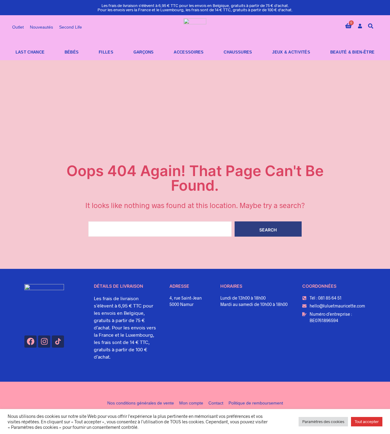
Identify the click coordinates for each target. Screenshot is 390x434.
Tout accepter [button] (367, 421)
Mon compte (191, 403)
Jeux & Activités (291, 52)
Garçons (143, 52)
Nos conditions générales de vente (140, 403)
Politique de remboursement (256, 403)
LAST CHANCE (30, 52)
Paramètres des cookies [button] (323, 421)
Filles (106, 52)
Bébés (72, 52)
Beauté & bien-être (352, 52)
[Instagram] (44, 341)
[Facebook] (30, 341)
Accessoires (189, 52)
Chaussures (238, 52)
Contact (215, 403)
